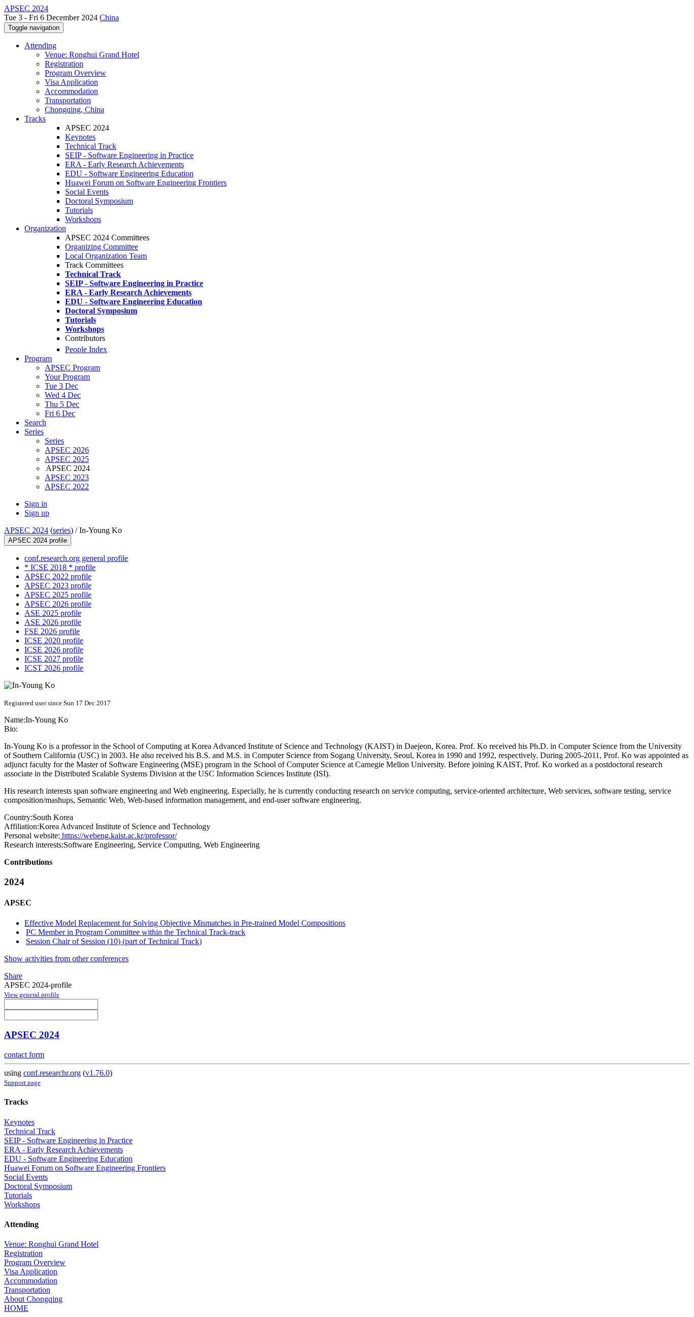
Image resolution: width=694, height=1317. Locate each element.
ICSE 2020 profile (53, 640)
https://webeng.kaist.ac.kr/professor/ (118, 835)
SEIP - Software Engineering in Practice (129, 155)
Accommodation (71, 91)
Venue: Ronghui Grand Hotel (92, 54)
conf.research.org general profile (76, 558)
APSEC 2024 (26, 530)
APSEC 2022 (67, 486)
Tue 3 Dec (61, 386)
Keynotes (80, 137)
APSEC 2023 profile (57, 585)
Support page (22, 1082)
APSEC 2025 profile (57, 594)
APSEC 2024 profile (37, 540)
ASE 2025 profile (52, 613)
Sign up (36, 513)
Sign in (35, 503)
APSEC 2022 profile (57, 576)
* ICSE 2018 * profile (60, 567)
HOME (16, 1308)
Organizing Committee (101, 246)
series (62, 530)
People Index (86, 349)
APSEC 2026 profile (57, 604)
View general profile (31, 994)
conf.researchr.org (52, 1073)
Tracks (35, 118)
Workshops (83, 219)
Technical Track (90, 146)
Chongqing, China (74, 109)
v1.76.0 (97, 1073)
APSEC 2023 (67, 477)
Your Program (67, 376)
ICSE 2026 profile (53, 649)
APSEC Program (72, 367)
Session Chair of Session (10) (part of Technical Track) (114, 941)
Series (54, 440)
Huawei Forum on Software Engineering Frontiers (146, 182)
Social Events (87, 191)
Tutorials (79, 210)
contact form (24, 1054)
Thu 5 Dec (62, 404)
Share (13, 975)
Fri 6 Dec (60, 413)
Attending (40, 45)
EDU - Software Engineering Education (129, 173)
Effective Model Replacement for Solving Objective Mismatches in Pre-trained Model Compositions (184, 923)
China (109, 17)
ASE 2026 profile (52, 622)
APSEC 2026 (67, 450)
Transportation (68, 100)
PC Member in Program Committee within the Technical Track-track (135, 932)
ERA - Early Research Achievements (124, 164)
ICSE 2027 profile (53, 658)
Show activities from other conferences (66, 958)
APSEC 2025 (67, 459)
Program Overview (75, 73)
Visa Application (71, 82)
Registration (64, 63)
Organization (45, 228)
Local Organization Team (106, 256)
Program (38, 358)
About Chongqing (33, 1299)
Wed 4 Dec (63, 395)
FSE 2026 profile (52, 631)
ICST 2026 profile (53, 668)
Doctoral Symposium (99, 201)
